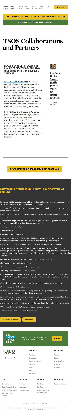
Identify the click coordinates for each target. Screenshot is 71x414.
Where (34, 7)
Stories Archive (6, 384)
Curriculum (22, 384)
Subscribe (57, 364)
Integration (58, 380)
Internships (22, 387)
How (41, 7)
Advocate (57, 367)
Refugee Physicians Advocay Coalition (43, 391)
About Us (32, 355)
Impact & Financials (35, 361)
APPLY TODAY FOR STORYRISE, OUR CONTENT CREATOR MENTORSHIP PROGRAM (35, 16)
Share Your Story (59, 361)
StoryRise (40, 387)
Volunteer (57, 355)
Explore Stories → (61, 7)
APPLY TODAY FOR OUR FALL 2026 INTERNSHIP (35, 22)
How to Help (58, 351)
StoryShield (40, 384)
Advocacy (40, 380)
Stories (5, 380)
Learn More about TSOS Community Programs (34, 169)
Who (21, 7)
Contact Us (32, 373)
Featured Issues (24, 390)
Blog (30, 370)
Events (31, 367)
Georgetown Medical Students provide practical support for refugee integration (55, 85)
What (27, 7)
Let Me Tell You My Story (9, 390)
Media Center (33, 364)
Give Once (29, 319)
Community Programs (60, 384)
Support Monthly (10, 319)
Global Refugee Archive (9, 387)
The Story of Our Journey (7, 394)
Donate (56, 358)
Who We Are (33, 351)
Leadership (32, 358)
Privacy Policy (43, 403)
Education (23, 380)
